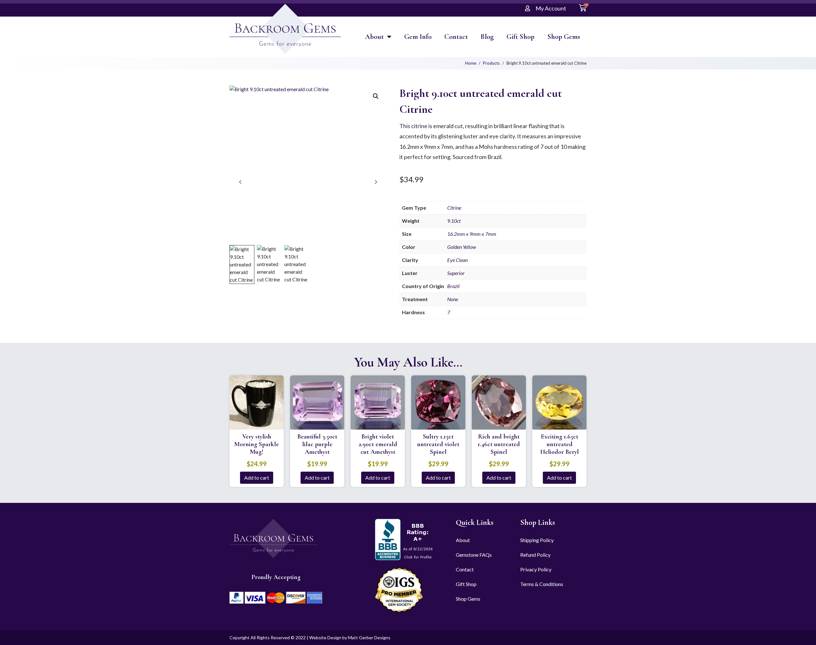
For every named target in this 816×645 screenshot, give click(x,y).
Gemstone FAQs (474, 555)
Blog (487, 37)
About (374, 37)
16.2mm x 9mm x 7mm (471, 234)
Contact (456, 37)
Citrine (454, 208)
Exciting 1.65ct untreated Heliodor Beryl (559, 444)
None (452, 299)
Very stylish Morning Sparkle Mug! (256, 444)
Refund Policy (535, 555)
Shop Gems (563, 37)
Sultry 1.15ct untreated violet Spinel (438, 444)
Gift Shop (520, 37)
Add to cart (256, 478)
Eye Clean (457, 260)
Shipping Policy (537, 540)
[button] (376, 96)
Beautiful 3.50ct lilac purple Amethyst (317, 444)
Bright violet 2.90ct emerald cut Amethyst (378, 444)
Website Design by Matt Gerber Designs (349, 637)
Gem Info (418, 37)
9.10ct (454, 221)
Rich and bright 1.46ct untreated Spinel (499, 444)
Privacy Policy (535, 569)
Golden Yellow (461, 247)
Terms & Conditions (541, 584)
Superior (456, 273)
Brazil (453, 286)
